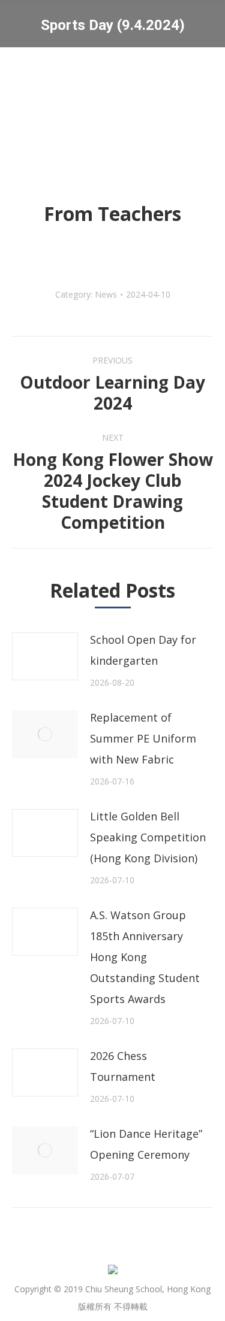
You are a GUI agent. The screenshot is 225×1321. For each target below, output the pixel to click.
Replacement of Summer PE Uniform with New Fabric (143, 738)
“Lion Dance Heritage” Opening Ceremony (146, 1144)
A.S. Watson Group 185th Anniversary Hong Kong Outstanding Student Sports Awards (145, 957)
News (106, 294)
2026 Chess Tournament (122, 1066)
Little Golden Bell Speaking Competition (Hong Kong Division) (148, 837)
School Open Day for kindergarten (143, 650)
